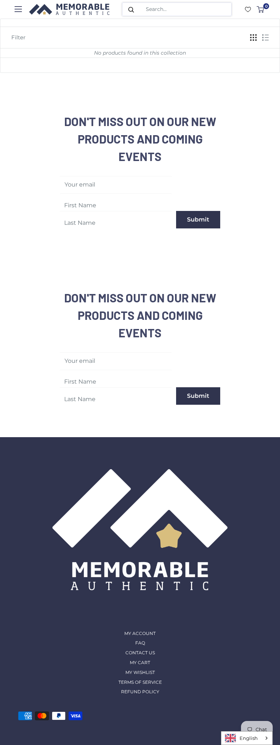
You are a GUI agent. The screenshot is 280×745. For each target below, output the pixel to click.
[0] (260, 9)
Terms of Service (140, 682)
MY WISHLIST (140, 672)
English (249, 738)
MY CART (140, 662)
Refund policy (140, 691)
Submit (198, 219)
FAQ (140, 643)
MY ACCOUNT (140, 633)
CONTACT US (140, 652)
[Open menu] (18, 9)
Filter (18, 37)
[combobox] (247, 738)
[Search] (131, 9)
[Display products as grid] (253, 37)
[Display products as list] (265, 37)
